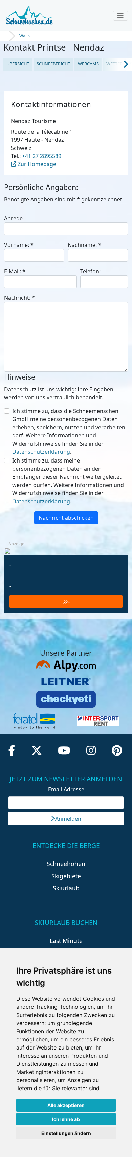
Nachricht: (19, 297)
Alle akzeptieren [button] (66, 1105)
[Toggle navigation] (120, 16)
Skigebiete (66, 876)
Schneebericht (53, 64)
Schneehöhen (66, 864)
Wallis (24, 36)
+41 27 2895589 (41, 156)
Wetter (114, 64)
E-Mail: (14, 271)
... (6, 36)
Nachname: (84, 245)
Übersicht (17, 64)
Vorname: (19, 245)
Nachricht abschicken (66, 518)
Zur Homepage (36, 164)
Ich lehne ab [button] (66, 1119)
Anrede (13, 218)
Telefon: (90, 271)
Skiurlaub (66, 888)
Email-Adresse (66, 789)
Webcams (88, 64)
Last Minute (66, 941)
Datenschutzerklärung (41, 451)
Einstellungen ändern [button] (66, 1133)
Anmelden (68, 818)
